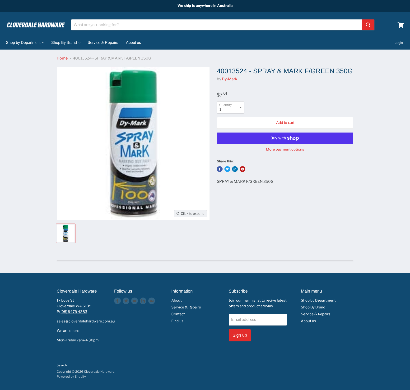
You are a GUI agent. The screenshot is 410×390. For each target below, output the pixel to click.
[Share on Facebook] (220, 169)
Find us (177, 321)
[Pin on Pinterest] (242, 169)
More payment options (285, 149)
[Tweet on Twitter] (227, 169)
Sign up (240, 335)
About (176, 300)
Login (399, 43)
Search (62, 365)
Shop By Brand (64, 43)
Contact (178, 314)
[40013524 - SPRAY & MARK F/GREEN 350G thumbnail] (65, 233)
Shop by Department (24, 43)
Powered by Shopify (71, 376)
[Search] (368, 24)
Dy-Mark (229, 79)
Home (62, 58)
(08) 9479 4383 (74, 312)
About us (133, 43)
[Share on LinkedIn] (235, 169)
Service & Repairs (103, 43)
